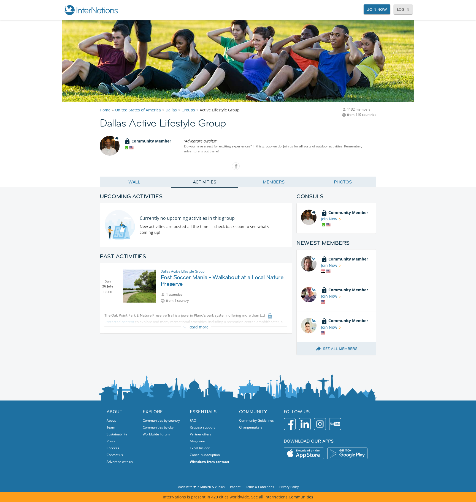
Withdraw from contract (209, 461)
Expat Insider (200, 448)
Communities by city (158, 427)
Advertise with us (120, 461)
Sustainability (117, 434)
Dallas (171, 110)
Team (111, 427)
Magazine (197, 441)
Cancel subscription (205, 454)
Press (111, 441)
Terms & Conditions (260, 487)
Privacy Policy (289, 487)
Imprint (235, 487)
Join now (377, 9)
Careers (113, 448)
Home (105, 110)
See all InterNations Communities (282, 497)
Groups (188, 110)
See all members (340, 348)
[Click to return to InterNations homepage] (91, 10)
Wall (134, 182)
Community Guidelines (256, 420)
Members (274, 182)
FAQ (193, 420)
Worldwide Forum (156, 434)
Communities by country (161, 420)
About (111, 420)
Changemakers (251, 427)
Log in (403, 9)
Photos (343, 182)
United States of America (138, 110)
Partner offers (200, 434)
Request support (202, 427)
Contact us (115, 454)
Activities (204, 182)
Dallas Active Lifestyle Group (182, 271)
